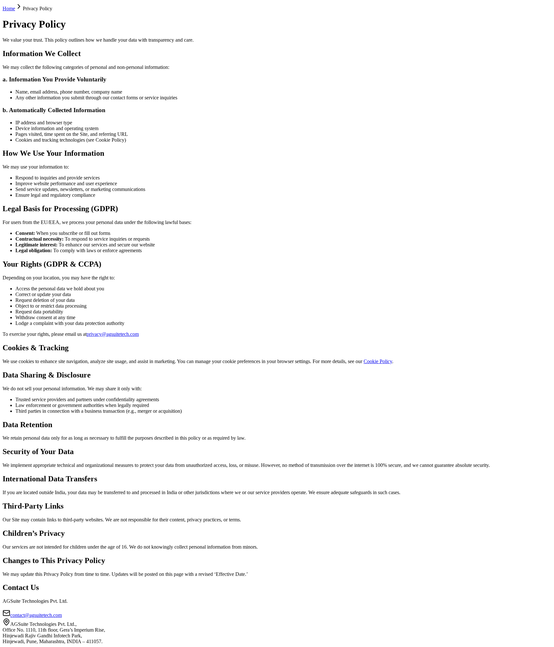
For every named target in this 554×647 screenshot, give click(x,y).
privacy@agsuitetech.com (113, 334)
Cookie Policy (378, 361)
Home (9, 8)
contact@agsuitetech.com (36, 615)
